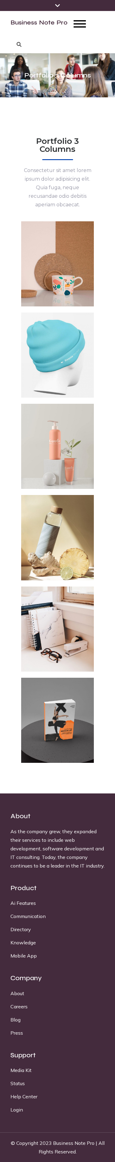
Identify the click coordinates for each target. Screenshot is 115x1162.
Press (16, 1033)
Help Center (23, 1096)
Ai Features (23, 903)
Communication (28, 916)
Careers (19, 1006)
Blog (15, 1020)
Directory (20, 929)
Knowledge (23, 942)
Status (17, 1083)
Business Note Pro (38, 22)
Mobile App (23, 956)
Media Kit (21, 1070)
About (17, 993)
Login (16, 1110)
